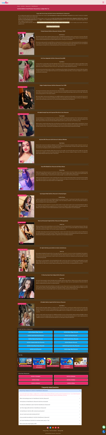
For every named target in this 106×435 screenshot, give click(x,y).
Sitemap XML (60, 430)
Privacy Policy (46, 430)
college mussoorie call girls (76, 280)
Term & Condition (53, 430)
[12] (26, 70)
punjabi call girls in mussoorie (51, 227)
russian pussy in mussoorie (78, 36)
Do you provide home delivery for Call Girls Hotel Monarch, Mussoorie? (34, 417)
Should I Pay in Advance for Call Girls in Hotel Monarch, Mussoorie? (34, 390)
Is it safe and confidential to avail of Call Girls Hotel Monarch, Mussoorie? (35, 404)
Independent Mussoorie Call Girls (59, 63)
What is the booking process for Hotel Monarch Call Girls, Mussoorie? (34, 398)
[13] (26, 98)
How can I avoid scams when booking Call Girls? (30, 414)
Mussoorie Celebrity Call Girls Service (76, 307)
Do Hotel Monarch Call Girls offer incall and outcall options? (32, 411)
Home (18, 6)
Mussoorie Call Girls (39, 150)
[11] (26, 43)
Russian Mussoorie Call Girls (66, 42)
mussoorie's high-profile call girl (43, 254)
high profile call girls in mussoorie (66, 253)
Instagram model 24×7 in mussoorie (49, 204)
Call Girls (23, 6)
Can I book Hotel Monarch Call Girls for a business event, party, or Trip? (34, 420)
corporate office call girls (59, 117)
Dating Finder (58, 433)
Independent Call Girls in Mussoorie (51, 66)
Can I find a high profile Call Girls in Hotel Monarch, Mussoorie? (33, 407)
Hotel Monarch (35, 6)
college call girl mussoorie (68, 286)
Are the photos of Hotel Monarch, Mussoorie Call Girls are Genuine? (34, 401)
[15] (26, 152)
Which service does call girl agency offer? (28, 423)
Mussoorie (28, 6)
